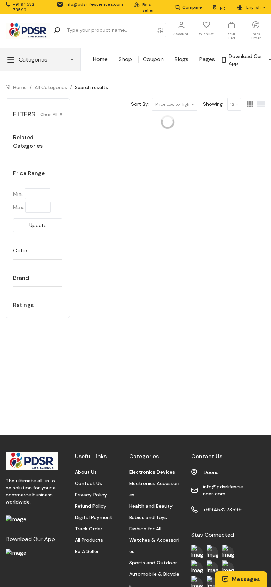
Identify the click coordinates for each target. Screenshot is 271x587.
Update (38, 225)
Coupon (153, 59)
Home (100, 59)
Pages (207, 59)
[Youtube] (197, 552)
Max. (18, 207)
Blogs (181, 59)
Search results (91, 87)
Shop (125, 59)
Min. (18, 194)
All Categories (51, 87)
